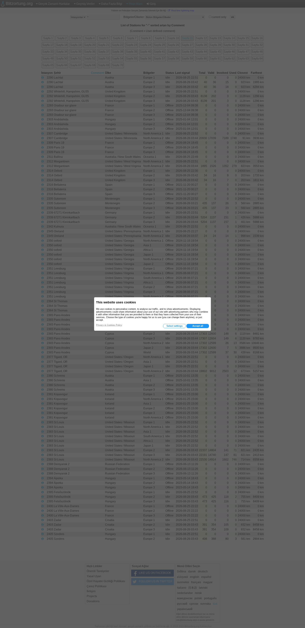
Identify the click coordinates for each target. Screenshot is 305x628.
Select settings (174, 326)
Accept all (197, 326)
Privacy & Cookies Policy (109, 325)
